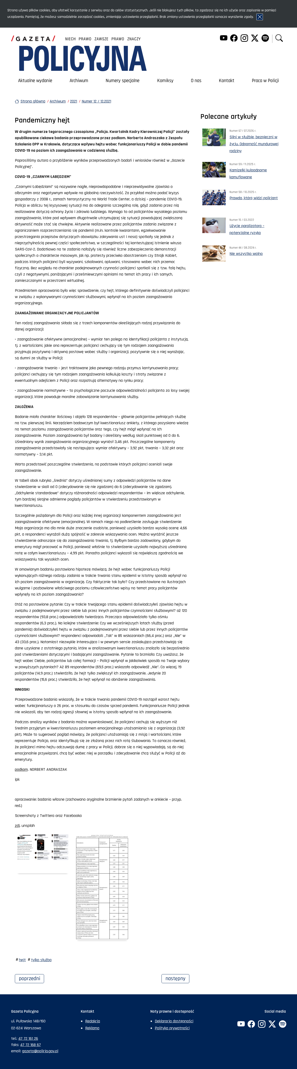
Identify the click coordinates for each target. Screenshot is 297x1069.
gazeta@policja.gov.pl (40, 1051)
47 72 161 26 (28, 1038)
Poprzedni (31, 978)
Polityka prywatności (172, 1028)
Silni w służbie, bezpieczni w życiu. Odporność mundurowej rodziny (253, 144)
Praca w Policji (265, 81)
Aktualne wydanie (35, 81)
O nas (196, 81)
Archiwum (79, 81)
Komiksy (165, 81)
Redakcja (92, 1021)
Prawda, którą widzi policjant (253, 198)
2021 (73, 101)
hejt (22, 960)
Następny (177, 978)
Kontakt (226, 81)
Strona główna (32, 101)
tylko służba (41, 960)
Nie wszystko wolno (246, 253)
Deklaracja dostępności (174, 1021)
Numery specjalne (122, 81)
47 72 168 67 (30, 1044)
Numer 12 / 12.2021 (96, 101)
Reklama (92, 1028)
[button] (279, 38)
